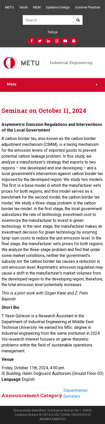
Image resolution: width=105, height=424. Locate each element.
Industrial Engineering (71, 62)
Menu (52, 84)
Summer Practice (87, 7)
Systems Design (58, 7)
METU (9, 7)
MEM (37, 7)
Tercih (23, 7)
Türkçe (52, 32)
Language (11, 379)
